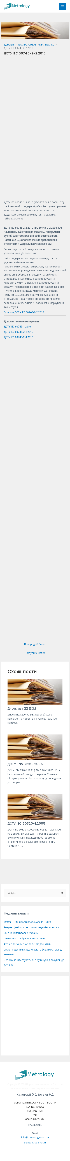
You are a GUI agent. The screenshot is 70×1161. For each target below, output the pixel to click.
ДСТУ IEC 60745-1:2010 (17, 326)
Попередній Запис (35, 644)
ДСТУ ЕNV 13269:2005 (25, 764)
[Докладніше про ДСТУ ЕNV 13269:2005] (35, 747)
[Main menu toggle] (63, 6)
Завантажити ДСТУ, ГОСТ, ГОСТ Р (35, 1102)
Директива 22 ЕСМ (22, 708)
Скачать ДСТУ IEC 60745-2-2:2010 (24, 312)
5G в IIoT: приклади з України (21, 933)
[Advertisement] (35, 93)
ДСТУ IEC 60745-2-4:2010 (18, 337)
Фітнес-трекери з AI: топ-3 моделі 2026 (27, 944)
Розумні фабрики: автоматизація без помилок (32, 927)
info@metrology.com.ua (35, 1137)
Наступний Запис (35, 653)
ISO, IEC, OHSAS (35, 1106)
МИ (35, 1114)
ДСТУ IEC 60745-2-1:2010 (18, 332)
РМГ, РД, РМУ (35, 1110)
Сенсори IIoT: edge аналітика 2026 (24, 938)
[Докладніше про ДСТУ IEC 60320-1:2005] (35, 806)
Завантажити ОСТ (35, 1119)
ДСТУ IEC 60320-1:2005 (26, 823)
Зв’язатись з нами (35, 1142)
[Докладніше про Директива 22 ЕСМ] (35, 691)
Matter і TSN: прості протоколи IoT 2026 (28, 922)
